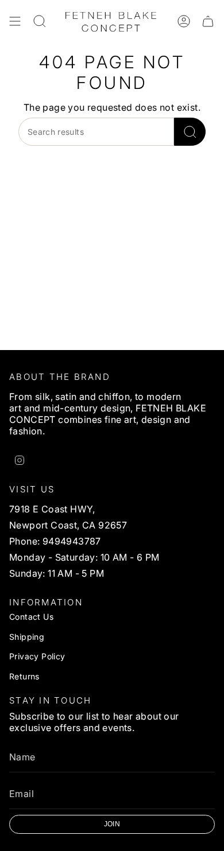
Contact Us (31, 616)
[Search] (190, 132)
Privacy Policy (37, 656)
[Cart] (208, 21)
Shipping (26, 637)
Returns (24, 676)
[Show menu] (14, 21)
